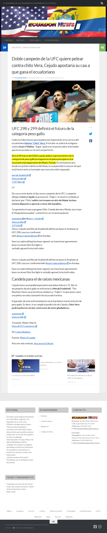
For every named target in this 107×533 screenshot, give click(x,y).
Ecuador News (20, 78)
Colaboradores (46, 421)
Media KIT (45, 427)
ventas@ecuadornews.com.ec (88, 443)
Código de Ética (47, 432)
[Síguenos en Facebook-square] (95, 527)
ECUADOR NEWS (51, 40)
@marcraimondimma (27, 235)
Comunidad (71, 511)
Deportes (16, 47)
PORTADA (9, 40)
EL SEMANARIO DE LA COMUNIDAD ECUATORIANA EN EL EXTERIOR (29, 3)
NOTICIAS (20, 40)
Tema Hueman (29, 528)
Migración (37, 517)
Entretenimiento (85, 511)
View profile (18, 178)
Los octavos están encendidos (23, 375)
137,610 (16, 225)
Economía (19, 511)
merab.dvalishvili (20, 175)
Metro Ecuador (28, 337)
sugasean (16, 313)
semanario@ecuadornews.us (88, 428)
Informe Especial (56, 511)
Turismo (58, 517)
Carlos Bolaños (23, 332)
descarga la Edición (43, 343)
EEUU (98, 511)
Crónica (42, 511)
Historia (44, 416)
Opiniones (69, 517)
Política (9, 511)
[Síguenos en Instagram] (100, 527)
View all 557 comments (23, 326)
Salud (48, 517)
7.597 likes (17, 182)
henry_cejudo (34, 218)
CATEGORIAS (34, 40)
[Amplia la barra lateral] (4, 47)
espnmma (16, 218)
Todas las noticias (31, 47)
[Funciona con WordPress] (14, 528)
